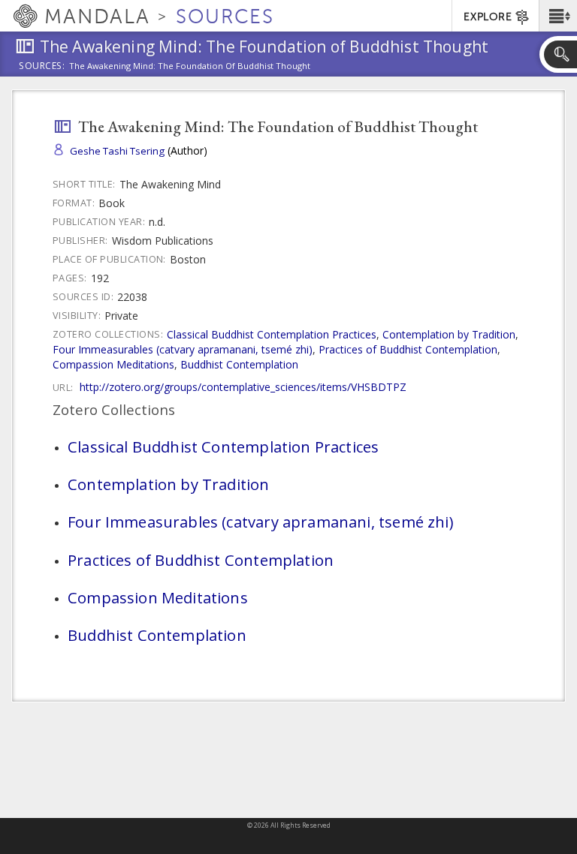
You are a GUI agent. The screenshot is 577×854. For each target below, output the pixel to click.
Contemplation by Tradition (448, 334)
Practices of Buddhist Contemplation (408, 349)
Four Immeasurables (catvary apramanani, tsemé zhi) (183, 349)
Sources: (42, 67)
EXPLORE (488, 17)
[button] (558, 16)
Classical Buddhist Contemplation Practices (271, 334)
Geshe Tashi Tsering (117, 151)
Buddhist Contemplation (239, 364)
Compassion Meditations (113, 364)
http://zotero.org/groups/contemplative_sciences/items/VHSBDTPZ (243, 387)
